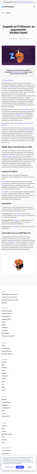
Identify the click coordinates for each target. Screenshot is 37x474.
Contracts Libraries (7, 311)
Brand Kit (4, 439)
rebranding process (17, 72)
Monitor (4, 325)
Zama (3, 387)
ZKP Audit (4, 302)
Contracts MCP (6, 316)
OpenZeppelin (6, 181)
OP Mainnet (5, 376)
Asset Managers (6, 348)
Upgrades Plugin (6, 319)
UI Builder (4, 327)
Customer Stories (6, 402)
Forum (3, 413)
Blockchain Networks (7, 354)
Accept (20, 467)
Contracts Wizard (6, 313)
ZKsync (4, 390)
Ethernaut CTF (5, 416)
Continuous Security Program (9, 297)
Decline (29, 467)
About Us (4, 425)
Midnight (4, 373)
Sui (2, 384)
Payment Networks (7, 351)
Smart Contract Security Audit (9, 294)
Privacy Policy (5, 453)
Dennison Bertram (9, 80)
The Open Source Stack (8, 336)
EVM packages (30, 129)
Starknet (4, 378)
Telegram (11, 242)
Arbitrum (4, 362)
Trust (3, 442)
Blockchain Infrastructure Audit (10, 300)
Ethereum (4, 367)
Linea (3, 370)
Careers (4, 431)
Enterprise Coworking (9, 156)
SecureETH (15, 226)
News (2, 12)
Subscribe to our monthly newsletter (25, 2)
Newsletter (5, 405)
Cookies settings (9, 467)
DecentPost (17, 213)
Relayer (4, 322)
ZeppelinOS (25, 109)
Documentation (6, 408)
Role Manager (5, 333)
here (31, 167)
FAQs (3, 437)
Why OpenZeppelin (7, 434)
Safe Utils (4, 330)
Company (8, 12)
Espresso (16, 220)
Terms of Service (6, 450)
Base (3, 364)
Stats (3, 410)
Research (4, 399)
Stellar (3, 381)
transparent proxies (20, 115)
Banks (3, 345)
